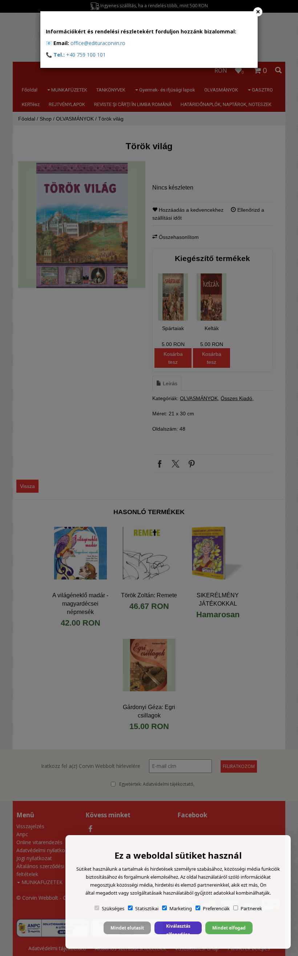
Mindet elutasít (127, 928)
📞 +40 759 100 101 (76, 54)
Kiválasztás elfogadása (178, 928)
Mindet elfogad (229, 928)
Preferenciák (216, 908)
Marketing (180, 908)
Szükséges (113, 908)
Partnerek (251, 908)
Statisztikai (146, 908)
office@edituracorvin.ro (98, 43)
